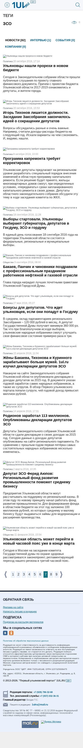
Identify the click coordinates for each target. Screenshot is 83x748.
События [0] (65, 40)
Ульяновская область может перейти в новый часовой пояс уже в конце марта (39, 541)
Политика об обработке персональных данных (26, 641)
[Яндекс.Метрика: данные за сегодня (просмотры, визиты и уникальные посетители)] (51, 722)
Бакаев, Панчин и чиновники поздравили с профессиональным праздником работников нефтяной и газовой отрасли (40, 271)
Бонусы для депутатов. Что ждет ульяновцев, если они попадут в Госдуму (40, 309)
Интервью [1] (40, 40)
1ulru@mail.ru (40, 704)
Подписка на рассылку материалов (23, 622)
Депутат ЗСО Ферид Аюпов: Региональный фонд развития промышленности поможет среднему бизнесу (36, 480)
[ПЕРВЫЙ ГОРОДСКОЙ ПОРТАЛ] (23, 5)
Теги (8, 15)
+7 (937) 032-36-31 (49, 696)
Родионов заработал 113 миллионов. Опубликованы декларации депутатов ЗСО (37, 420)
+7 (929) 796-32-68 (43, 692)
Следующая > (61, 574)
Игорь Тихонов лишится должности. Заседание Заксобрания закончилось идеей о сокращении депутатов (36, 117)
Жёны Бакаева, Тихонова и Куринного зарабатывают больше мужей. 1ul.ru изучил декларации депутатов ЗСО (37, 362)
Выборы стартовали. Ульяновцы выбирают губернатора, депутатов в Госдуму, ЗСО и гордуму (36, 223)
